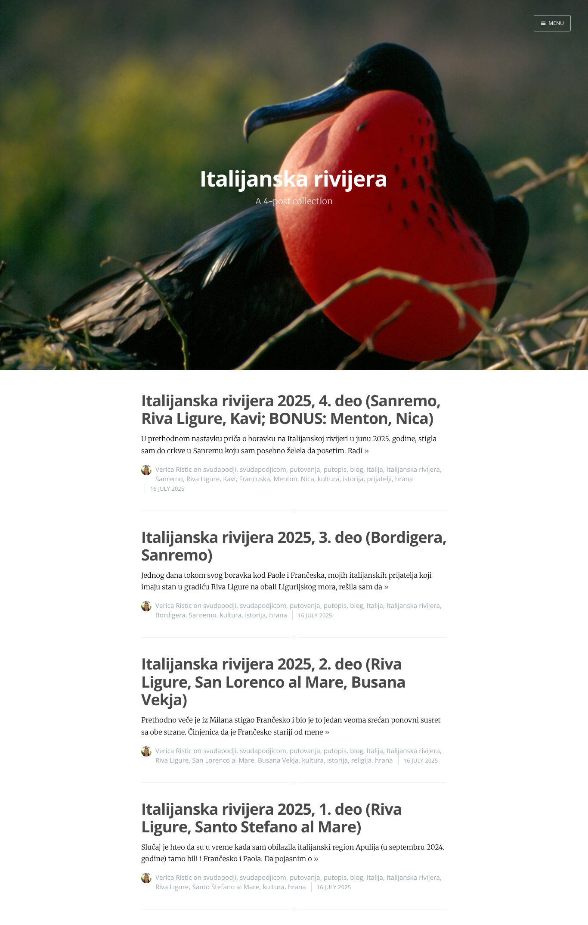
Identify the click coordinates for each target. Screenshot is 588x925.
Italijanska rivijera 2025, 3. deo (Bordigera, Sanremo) (293, 545)
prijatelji (379, 479)
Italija (375, 469)
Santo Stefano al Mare (225, 887)
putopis (335, 469)
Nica (307, 479)
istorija (353, 479)
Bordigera (170, 615)
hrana (404, 479)
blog (356, 469)
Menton (285, 479)
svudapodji (219, 469)
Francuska (254, 479)
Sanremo (169, 479)
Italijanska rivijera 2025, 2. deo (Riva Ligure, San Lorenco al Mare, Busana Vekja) (273, 681)
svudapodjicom (263, 469)
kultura (329, 479)
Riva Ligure (203, 479)
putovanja (305, 469)
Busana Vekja (278, 760)
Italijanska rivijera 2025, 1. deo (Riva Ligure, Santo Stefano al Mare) (271, 817)
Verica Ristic (173, 469)
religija (361, 760)
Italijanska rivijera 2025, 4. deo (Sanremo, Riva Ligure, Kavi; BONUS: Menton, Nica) (290, 409)
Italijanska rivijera (413, 469)
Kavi (229, 479)
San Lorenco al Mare (223, 760)
